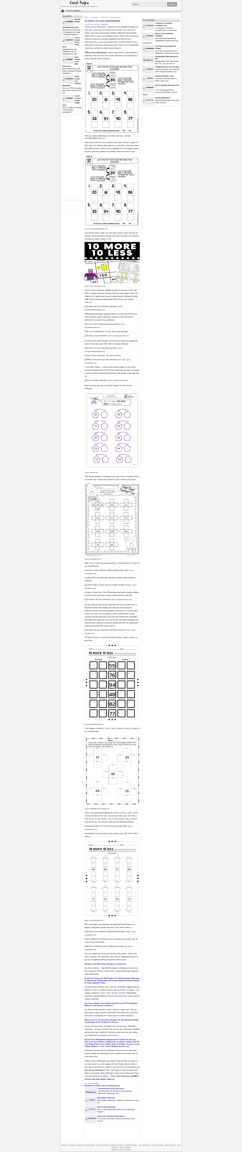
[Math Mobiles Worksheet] (91, 1100)
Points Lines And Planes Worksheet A (111, 1116)
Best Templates (144, 1145)
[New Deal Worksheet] (148, 100)
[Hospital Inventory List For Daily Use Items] (148, 69)
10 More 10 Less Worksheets (95, 27)
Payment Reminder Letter (164, 76)
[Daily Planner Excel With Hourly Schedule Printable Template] (68, 59)
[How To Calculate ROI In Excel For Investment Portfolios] (148, 87)
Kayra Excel (127, 1150)
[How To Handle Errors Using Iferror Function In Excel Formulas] (68, 40)
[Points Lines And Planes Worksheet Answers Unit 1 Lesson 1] (91, 1118)
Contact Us (72, 1145)
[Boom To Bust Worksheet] (91, 1109)
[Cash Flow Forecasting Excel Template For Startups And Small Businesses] (148, 48)
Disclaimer (81, 1145)
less (89, 1083)
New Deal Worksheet (162, 98)
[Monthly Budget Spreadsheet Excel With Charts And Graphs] (68, 21)
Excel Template (170, 1145)
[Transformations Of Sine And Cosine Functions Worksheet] (91, 1092)
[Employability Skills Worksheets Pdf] (148, 60)
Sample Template (117, 1145)
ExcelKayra (104, 1076)
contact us (110, 1079)
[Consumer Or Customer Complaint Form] (148, 25)
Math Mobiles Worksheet (106, 1098)
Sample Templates (130, 1145)
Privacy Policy (90, 1145)
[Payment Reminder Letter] (148, 78)
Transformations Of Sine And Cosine (111, 1089)
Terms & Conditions (73, 11)
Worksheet (94, 17)
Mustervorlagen (124, 1147)
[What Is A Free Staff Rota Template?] (148, 35)
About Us (64, 1145)
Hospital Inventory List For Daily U (167, 67)
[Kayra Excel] (79, 7)
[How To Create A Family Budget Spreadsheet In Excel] (68, 98)
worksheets (94, 1083)
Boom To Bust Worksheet (106, 1107)
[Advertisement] (72, 158)
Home (87, 17)
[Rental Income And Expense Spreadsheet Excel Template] (68, 78)
